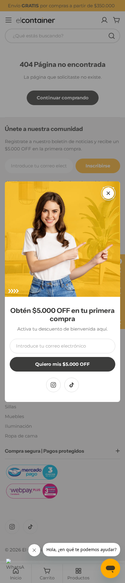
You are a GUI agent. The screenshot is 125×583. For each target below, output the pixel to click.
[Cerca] (108, 193)
